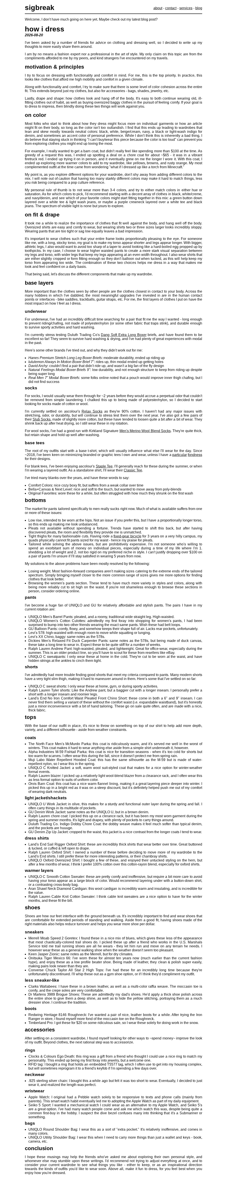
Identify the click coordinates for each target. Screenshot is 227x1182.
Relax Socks (92, 411)
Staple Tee (104, 466)
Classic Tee (133, 470)
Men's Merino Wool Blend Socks (145, 431)
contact (170, 8)
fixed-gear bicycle (127, 536)
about (157, 8)
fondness (195, 455)
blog (198, 8)
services (185, 8)
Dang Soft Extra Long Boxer (123, 335)
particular (179, 455)
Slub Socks (42, 419)
